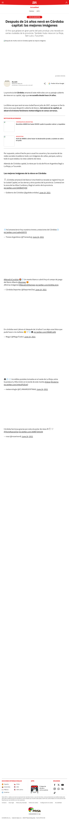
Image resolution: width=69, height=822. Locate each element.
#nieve (47, 381)
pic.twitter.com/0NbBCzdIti (45, 332)
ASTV (38, 11)
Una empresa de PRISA (34, 809)
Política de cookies (33, 802)
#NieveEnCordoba (11, 279)
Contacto (4, 802)
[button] (45, 83)
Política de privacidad (21, 802)
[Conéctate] (66, 2)
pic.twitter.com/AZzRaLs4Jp (47, 284)
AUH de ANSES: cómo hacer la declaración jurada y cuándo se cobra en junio (40, 139)
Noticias (31, 11)
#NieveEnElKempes (27, 284)
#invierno (54, 381)
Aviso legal (11, 802)
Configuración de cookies (46, 802)
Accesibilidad (58, 802)
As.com (14, 82)
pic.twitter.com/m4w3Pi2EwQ (16, 384)
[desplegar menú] (2, 2)
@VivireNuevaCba (11, 431)
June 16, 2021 (44, 192)
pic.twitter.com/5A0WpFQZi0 (15, 188)
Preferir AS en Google (57, 83)
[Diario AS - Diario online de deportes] (34, 2)
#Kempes (22, 282)
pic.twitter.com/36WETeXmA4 (31, 431)
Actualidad (34, 7)
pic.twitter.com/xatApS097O (15, 232)
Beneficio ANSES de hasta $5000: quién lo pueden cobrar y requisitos (40, 124)
